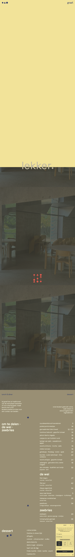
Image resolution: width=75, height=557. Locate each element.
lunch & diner (7, 394)
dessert (70, 394)
